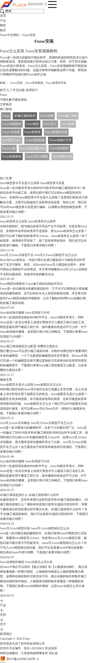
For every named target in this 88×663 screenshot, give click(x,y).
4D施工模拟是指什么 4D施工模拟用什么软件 (29, 495)
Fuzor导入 (50, 124)
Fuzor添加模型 (59, 148)
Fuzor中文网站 (9, 35)
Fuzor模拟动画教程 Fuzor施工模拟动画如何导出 (31, 283)
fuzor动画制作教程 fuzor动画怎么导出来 (26, 562)
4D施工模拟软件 (25, 115)
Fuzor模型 (32, 124)
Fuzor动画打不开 (60, 140)
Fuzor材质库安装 (56, 82)
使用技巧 (32, 90)
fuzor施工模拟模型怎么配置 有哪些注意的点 (29, 346)
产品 (3, 20)
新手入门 (6, 90)
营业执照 (51, 648)
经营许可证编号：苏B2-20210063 (21, 648)
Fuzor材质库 (33, 132)
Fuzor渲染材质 (35, 140)
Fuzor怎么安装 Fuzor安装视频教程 (28, 51)
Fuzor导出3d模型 (37, 156)
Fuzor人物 (8, 148)
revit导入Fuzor (11, 140)
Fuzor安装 (16, 82)
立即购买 (6, 104)
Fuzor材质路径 (11, 156)
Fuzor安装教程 (34, 82)
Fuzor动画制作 (11, 124)
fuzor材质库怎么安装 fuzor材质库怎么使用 (28, 221)
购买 (3, 30)
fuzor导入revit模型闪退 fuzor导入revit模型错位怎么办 (35, 528)
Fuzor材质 (68, 124)
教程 (3, 25)
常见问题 (19, 90)
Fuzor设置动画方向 (32, 148)
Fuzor (5, 115)
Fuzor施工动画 (67, 115)
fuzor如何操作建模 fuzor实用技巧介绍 (25, 312)
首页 (3, 15)
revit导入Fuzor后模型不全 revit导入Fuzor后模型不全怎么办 (38, 255)
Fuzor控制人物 (62, 156)
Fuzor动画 (46, 115)
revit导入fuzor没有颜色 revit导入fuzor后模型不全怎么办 (36, 423)
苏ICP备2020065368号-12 (22, 659)
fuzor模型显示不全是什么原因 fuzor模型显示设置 (32, 183)
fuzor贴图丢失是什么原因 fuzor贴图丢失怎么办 (31, 384)
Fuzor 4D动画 (11, 132)
